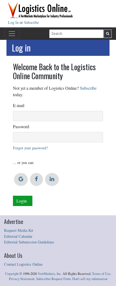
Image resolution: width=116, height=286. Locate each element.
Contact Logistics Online (23, 264)
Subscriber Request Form (53, 279)
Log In (14, 22)
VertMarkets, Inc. (50, 273)
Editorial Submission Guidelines (29, 242)
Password (21, 126)
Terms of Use (101, 273)
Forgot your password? (30, 147)
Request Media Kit (18, 230)
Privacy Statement (22, 279)
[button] (21, 179)
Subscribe (31, 22)
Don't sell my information (89, 279)
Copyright (12, 273)
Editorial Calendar (18, 236)
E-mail (18, 105)
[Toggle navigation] (11, 33)
